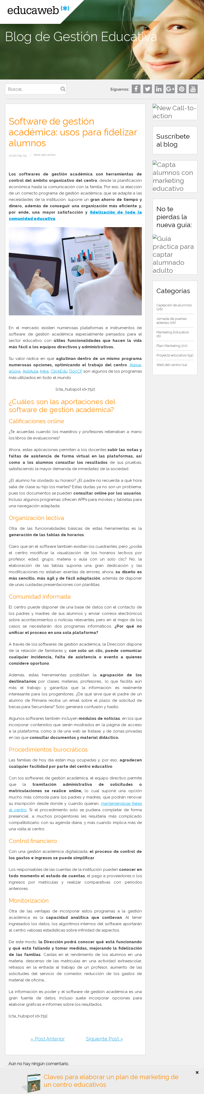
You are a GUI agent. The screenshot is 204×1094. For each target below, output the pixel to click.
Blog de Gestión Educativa (81, 36)
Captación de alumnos (174, 305)
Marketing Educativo (172, 332)
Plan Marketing (168, 346)
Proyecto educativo (171, 355)
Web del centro (44, 155)
